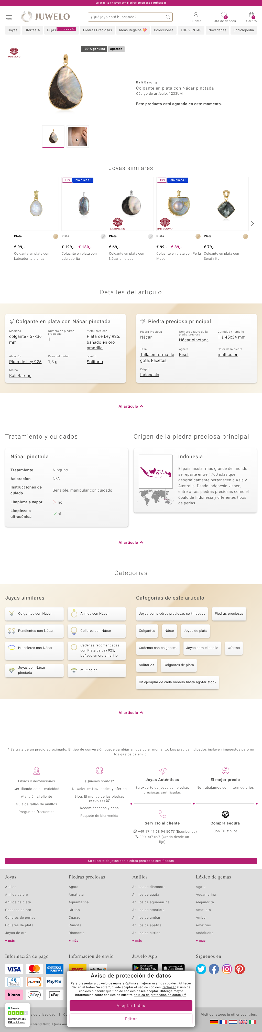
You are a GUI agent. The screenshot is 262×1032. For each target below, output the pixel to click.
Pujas (61, 30)
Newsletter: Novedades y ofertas (99, 789)
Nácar (146, 337)
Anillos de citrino (146, 933)
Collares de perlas (20, 917)
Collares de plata (19, 925)
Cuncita (75, 925)
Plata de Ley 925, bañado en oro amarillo (103, 342)
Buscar (168, 17)
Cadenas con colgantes (158, 648)
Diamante (77, 933)
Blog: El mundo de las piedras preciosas (99, 798)
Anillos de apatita (147, 925)
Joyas (12, 30)
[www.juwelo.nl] (233, 1022)
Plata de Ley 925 (25, 362)
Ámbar (201, 917)
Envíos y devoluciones (36, 781)
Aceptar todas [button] (131, 1006)
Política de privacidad (37, 1015)
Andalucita (205, 933)
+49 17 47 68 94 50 (154, 831)
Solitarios (146, 665)
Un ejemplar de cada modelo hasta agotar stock (177, 682)
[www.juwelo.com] (243, 1022)
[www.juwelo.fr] (223, 1022)
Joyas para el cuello (202, 648)
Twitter (201, 969)
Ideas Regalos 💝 (133, 30)
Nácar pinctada (194, 340)
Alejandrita (205, 902)
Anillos (11, 887)
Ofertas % (32, 30)
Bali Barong (20, 376)
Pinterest (240, 969)
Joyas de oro (16, 933)
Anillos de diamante (149, 887)
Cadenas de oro (18, 910)
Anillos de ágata (145, 894)
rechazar (169, 987)
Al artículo (128, 406)
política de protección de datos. (158, 995)
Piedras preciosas (229, 613)
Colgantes (147, 630)
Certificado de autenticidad (37, 789)
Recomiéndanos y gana (99, 808)
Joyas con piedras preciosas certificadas (172, 613)
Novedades (217, 30)
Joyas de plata (195, 630)
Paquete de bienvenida (99, 815)
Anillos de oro (16, 894)
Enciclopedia (244, 30)
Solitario (95, 362)
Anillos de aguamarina (151, 902)
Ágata (74, 887)
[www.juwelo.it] (252, 1022)
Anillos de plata (18, 902)
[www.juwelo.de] (214, 1022)
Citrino (74, 910)
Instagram (227, 969)
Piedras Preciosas (97, 30)
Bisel (184, 355)
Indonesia (149, 375)
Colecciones (164, 30)
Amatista (76, 894)
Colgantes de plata (179, 665)
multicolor (227, 355)
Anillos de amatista (148, 910)
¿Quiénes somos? (99, 781)
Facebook (214, 969)
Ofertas (234, 648)
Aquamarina (79, 902)
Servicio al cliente (162, 823)
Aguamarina (206, 894)
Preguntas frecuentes (37, 812)
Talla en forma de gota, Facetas (157, 358)
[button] (9, 16)
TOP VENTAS (191, 30)
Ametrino (203, 925)
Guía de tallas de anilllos (36, 804)
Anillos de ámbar (146, 917)
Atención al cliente (36, 796)
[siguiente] (251, 223)
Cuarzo (75, 917)
